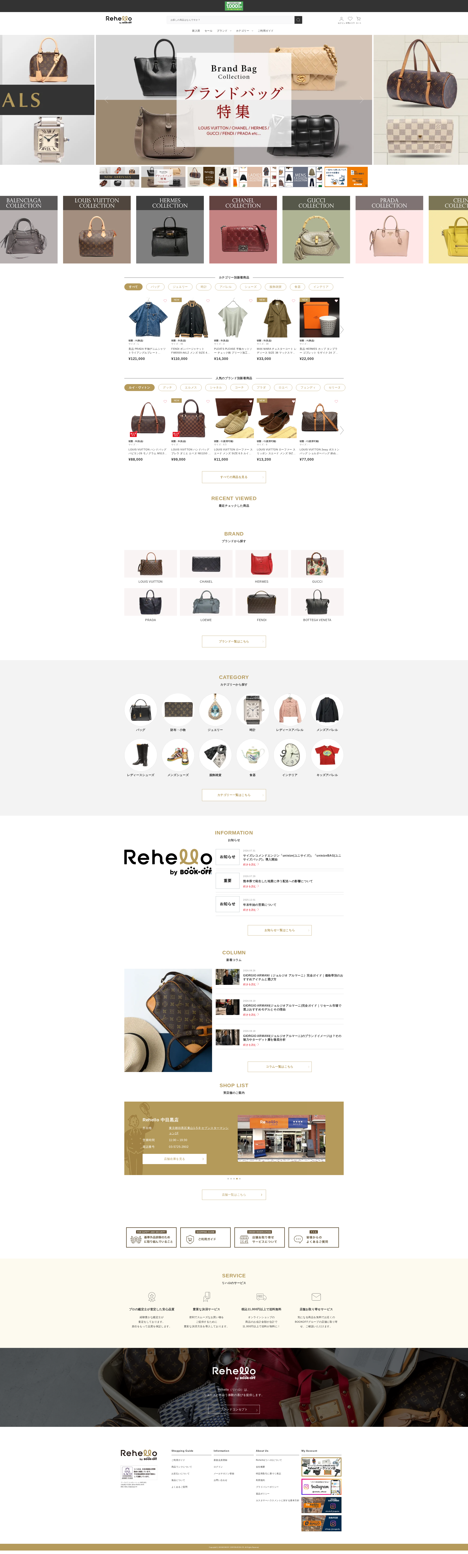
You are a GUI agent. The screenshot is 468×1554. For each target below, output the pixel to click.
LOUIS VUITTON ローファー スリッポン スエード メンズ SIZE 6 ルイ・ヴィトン (276, 451)
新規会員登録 (220, 1460)
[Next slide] (361, 99)
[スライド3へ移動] (234, 1178)
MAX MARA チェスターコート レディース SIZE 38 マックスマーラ (277, 351)
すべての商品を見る (234, 477)
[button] (118, 177)
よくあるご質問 (179, 1487)
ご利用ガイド (178, 1460)
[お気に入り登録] (165, 301)
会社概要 (260, 1466)
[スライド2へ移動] (231, 1178)
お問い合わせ (220, 1480)
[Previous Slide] (25, 228)
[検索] (298, 20)
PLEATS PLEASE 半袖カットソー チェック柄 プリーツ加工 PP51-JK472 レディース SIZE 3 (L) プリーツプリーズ (233, 351)
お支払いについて (180, 1473)
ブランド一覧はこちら (234, 641)
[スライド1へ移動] (228, 1178)
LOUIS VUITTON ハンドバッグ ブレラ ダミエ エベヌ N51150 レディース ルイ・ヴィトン (191, 451)
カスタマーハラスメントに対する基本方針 (277, 1500)
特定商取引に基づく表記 (268, 1473)
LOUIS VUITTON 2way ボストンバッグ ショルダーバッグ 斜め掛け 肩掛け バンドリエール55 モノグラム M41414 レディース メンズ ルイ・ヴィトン (319, 451)
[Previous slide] (106, 99)
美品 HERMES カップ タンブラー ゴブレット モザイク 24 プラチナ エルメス (319, 351)
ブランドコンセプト (234, 1409)
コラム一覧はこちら (279, 1066)
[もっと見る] (240, 1178)
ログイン (218, 1466)
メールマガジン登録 (224, 1473)
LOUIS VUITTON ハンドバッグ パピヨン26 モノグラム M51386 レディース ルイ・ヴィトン (148, 451)
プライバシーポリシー (267, 1487)
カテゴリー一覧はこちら (234, 794)
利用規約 (260, 1480)
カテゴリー (242, 30)
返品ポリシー (263, 1493)
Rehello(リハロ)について (269, 1460)
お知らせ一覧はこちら (280, 930)
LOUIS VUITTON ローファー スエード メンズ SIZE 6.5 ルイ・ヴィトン (233, 451)
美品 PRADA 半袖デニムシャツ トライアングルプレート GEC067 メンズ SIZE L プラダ (147, 351)
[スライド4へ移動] (237, 1178)
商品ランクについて (181, 1466)
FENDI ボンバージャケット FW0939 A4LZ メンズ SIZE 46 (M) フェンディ (190, 351)
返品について (178, 1480)
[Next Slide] (442, 228)
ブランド (222, 30)
